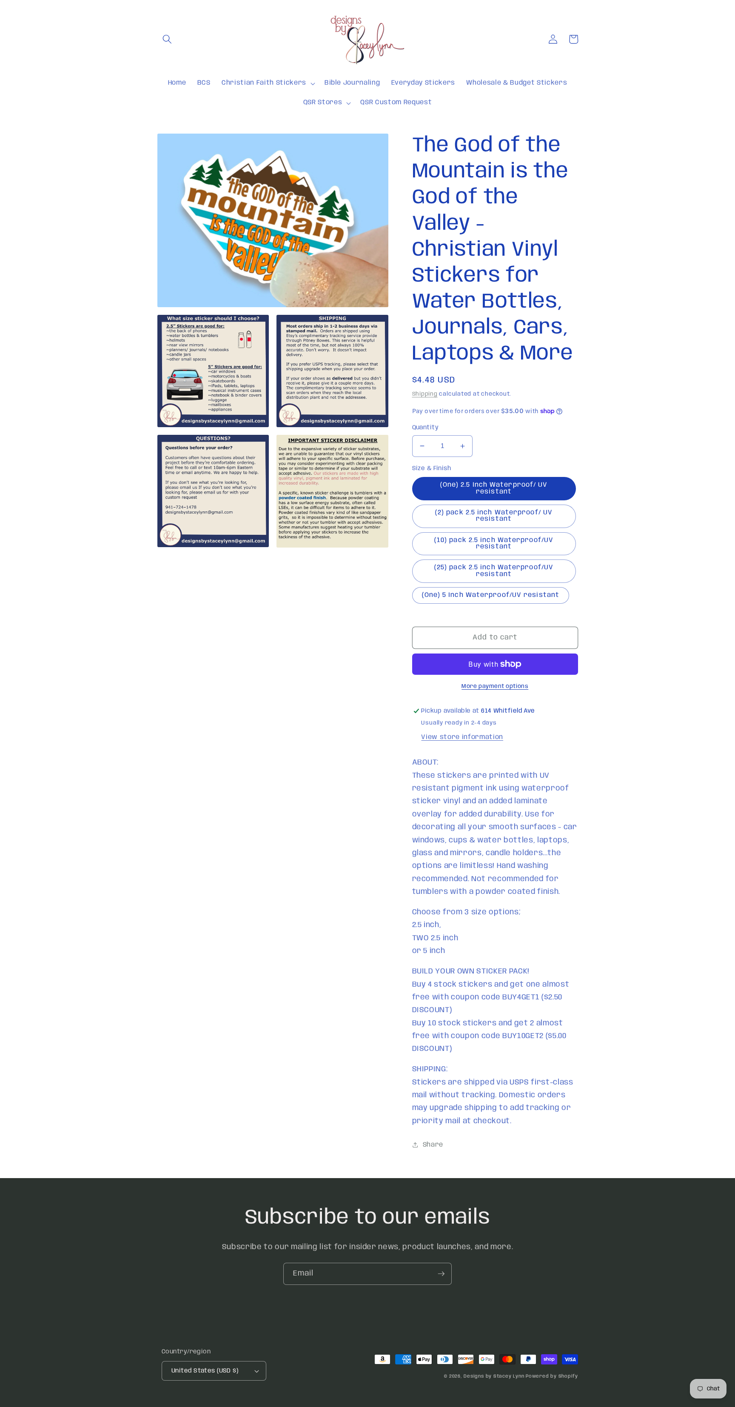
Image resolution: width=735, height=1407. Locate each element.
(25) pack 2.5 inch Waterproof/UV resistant (493, 570)
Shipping (425, 394)
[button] (167, 39)
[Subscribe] (441, 1274)
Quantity (425, 428)
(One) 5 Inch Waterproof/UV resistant (491, 595)
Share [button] (433, 1145)
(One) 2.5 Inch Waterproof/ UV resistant (494, 488)
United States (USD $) (204, 1371)
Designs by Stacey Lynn (494, 1376)
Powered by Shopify (552, 1376)
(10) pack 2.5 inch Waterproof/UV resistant (493, 543)
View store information (462, 737)
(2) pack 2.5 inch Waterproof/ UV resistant (494, 515)
